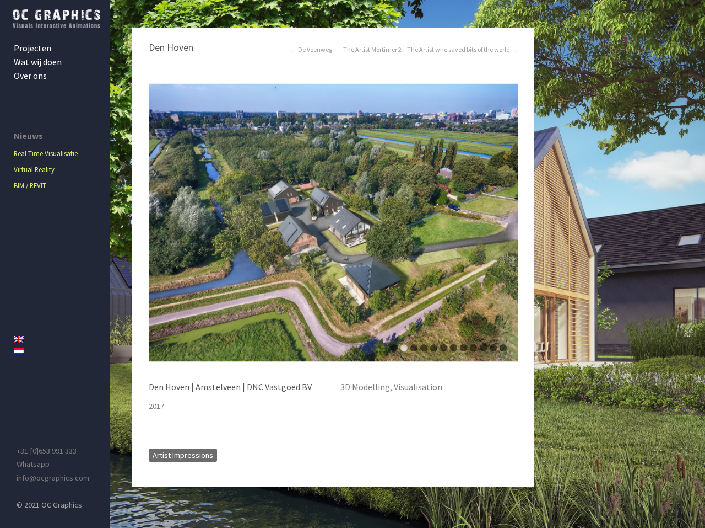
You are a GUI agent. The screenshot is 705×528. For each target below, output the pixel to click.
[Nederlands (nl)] (58, 351)
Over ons (30, 75)
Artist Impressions (183, 455)
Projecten (32, 48)
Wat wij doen (38, 61)
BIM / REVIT (30, 185)
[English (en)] (58, 339)
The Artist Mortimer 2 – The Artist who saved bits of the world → (430, 49)
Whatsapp (33, 464)
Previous (157, 228)
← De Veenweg (311, 49)
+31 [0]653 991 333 (47, 451)
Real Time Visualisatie (46, 153)
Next (509, 228)
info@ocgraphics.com (53, 478)
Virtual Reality (34, 169)
